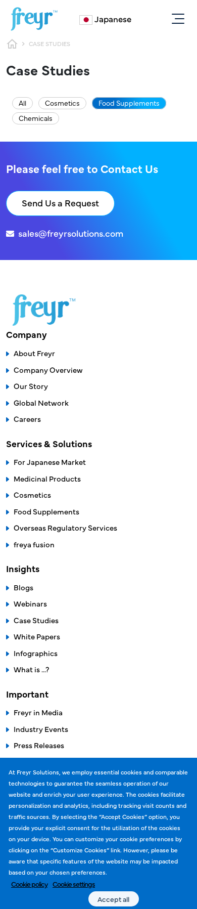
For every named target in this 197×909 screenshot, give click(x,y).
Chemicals (36, 118)
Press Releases (39, 745)
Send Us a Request (60, 202)
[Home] (34, 19)
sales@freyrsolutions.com (70, 233)
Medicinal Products (47, 478)
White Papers (37, 636)
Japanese (112, 19)
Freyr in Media (38, 712)
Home (12, 44)
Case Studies (36, 620)
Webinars (30, 603)
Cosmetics (62, 103)
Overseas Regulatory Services (65, 527)
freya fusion (34, 544)
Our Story (31, 385)
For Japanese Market (50, 461)
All (22, 103)
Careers (27, 418)
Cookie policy (29, 884)
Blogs (23, 587)
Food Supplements (129, 103)
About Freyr (34, 353)
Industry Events (41, 728)
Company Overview (48, 369)
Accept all (113, 899)
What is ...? (31, 669)
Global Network (41, 402)
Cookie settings (74, 884)
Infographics (36, 652)
